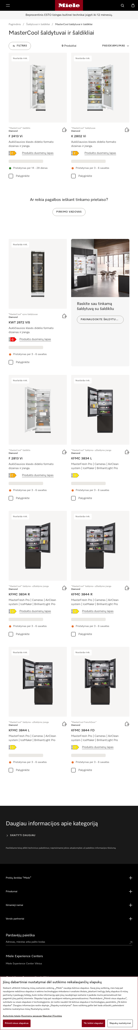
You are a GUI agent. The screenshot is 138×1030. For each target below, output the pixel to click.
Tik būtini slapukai (93, 1023)
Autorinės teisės (12, 1016)
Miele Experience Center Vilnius (24, 963)
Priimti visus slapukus (17, 1023)
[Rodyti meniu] (8, 5)
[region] (69, 1003)
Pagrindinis (15, 24)
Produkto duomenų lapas (38, 153)
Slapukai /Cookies (52, 1016)
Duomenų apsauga (31, 1016)
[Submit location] (130, 942)
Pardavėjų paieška (20, 935)
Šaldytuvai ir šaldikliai (38, 24)
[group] (38, 116)
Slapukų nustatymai (120, 1023)
